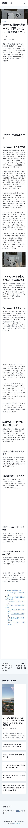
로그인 (18, 811)
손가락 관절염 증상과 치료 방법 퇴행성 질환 (7, 667)
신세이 (5, 39)
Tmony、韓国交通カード (13, 590)
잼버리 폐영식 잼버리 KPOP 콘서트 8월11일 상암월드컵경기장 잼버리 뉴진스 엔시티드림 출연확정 (13, 788)
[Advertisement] (14, 83)
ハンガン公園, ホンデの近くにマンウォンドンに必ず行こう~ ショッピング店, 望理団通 (14, 721)
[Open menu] (24, 3)
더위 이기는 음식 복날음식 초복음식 (21, 667)
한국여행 (4, 21)
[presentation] (8, 699)
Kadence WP (17, 823)
